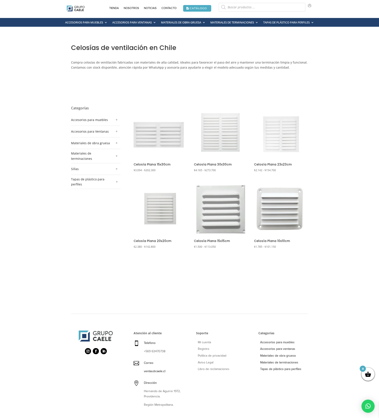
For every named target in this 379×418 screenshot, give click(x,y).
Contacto (169, 8)
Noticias (150, 8)
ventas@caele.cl (154, 371)
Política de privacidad (212, 355)
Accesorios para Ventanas (90, 131)
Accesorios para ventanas (132, 22)
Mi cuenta (204, 342)
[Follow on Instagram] (88, 351)
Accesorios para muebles (84, 22)
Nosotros (131, 8)
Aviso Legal (205, 362)
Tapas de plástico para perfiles (286, 22)
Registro (203, 348)
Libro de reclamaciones (213, 369)
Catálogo (198, 8)
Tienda (114, 8)
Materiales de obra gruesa (181, 22)
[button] (368, 406)
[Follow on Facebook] (96, 351)
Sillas (75, 169)
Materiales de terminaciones (232, 22)
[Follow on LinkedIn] (104, 351)
